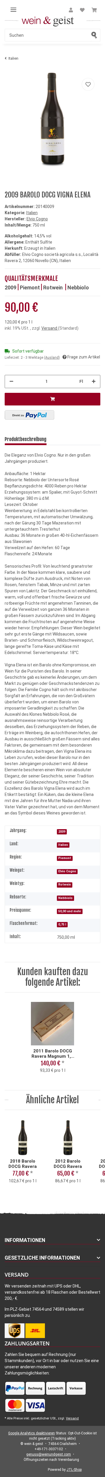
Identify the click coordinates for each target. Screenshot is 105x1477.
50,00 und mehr (69, 911)
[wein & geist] (23, 20)
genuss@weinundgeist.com (48, 1454)
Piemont (30, 287)
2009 (10, 287)
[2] (29, 415)
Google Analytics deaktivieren (31, 1433)
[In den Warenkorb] (52, 399)
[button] (70, 10)
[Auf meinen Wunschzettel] (88, 84)
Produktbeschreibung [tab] (25, 439)
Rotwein (53, 287)
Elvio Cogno (67, 871)
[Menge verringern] (11, 381)
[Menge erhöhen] (93, 381)
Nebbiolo (78, 287)
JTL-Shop (74, 1470)
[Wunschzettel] (82, 10)
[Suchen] (95, 35)
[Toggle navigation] (13, 7)
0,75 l (62, 924)
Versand (49, 328)
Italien (32, 212)
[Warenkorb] (94, 10)
